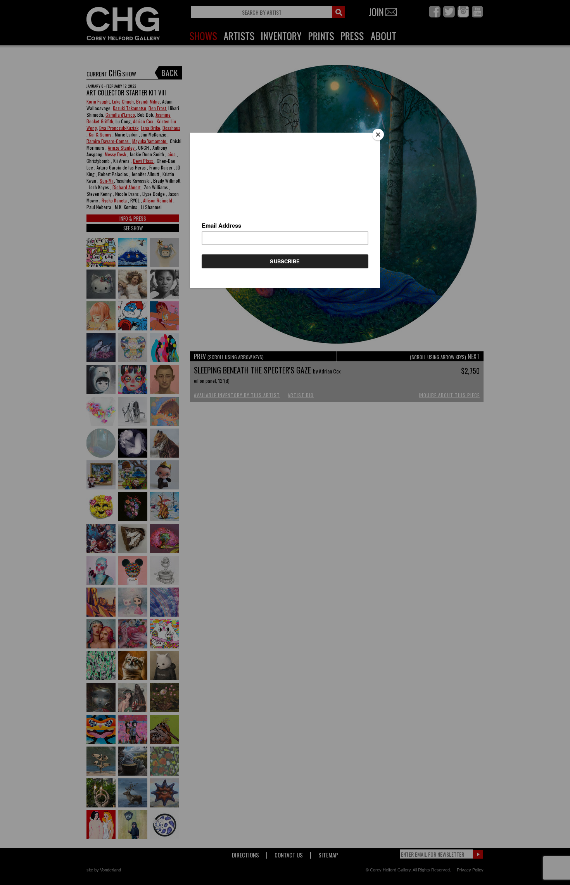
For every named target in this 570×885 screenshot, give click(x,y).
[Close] (378, 134)
